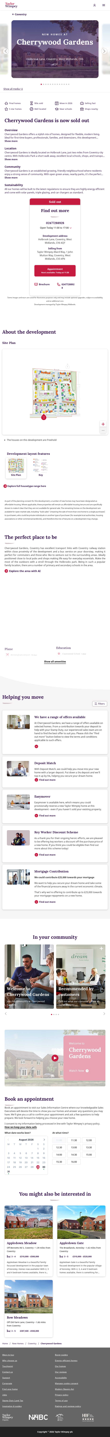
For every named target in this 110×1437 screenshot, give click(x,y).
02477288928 (55, 223)
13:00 (74, 1147)
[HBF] (88, 1418)
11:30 (74, 1140)
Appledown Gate (72, 1243)
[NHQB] (59, 1418)
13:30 (89, 1147)
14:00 (59, 1154)
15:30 (59, 1161)
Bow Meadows (17, 1317)
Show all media (13, 88)
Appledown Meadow (22, 1243)
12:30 (59, 1147)
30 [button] (43, 1167)
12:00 (89, 1140)
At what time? (60, 1132)
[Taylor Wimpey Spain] (7, 1418)
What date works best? (18, 1132)
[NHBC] (38, 1417)
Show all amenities (55, 661)
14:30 (74, 1154)
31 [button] (8, 1171)
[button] (103, 424)
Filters (101, 703)
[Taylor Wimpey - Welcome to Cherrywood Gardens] (55, 1058)
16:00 (74, 1161)
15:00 (89, 1154)
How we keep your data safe (21, 1127)
